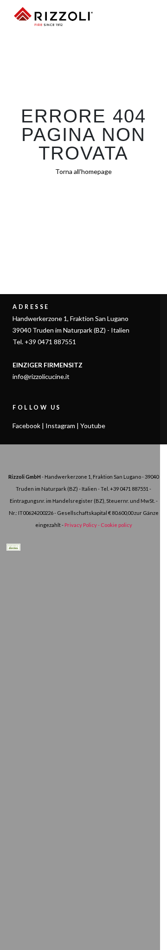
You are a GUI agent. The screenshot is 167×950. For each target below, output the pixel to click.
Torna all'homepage (83, 171)
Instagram (60, 426)
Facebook (26, 426)
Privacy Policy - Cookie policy (98, 525)
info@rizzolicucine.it (41, 376)
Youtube (92, 426)
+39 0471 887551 (129, 489)
